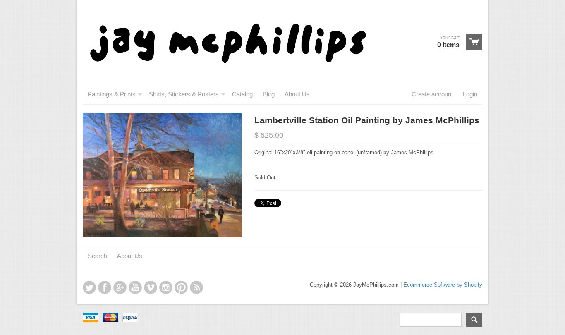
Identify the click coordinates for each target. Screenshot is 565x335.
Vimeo (150, 287)
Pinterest (181, 287)
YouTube (135, 287)
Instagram (165, 287)
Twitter (89, 287)
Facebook (104, 287)
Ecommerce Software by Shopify (442, 285)
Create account (432, 94)
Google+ (120, 287)
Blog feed (196, 287)
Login (470, 94)
